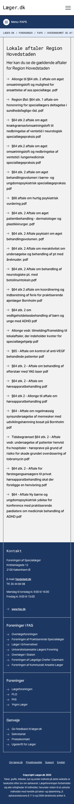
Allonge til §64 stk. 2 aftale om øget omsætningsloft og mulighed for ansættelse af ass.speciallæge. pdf (35, 84)
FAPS (40, 32)
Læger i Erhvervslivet (24, 644)
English (61, 762)
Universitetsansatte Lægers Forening (35, 649)
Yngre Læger (20, 704)
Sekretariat (19, 734)
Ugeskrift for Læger (24, 744)
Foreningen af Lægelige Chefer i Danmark (38, 660)
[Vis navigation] (68, 8)
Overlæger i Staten (23, 654)
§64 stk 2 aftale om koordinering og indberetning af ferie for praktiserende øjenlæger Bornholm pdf (35, 295)
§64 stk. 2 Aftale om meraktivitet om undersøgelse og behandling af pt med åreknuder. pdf (36, 254)
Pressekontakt (21, 739)
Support (49, 762)
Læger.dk (8, 32)
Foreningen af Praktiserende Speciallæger (38, 639)
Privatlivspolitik (34, 762)
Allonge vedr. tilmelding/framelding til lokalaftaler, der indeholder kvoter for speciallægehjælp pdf (37, 336)
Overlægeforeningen (24, 634)
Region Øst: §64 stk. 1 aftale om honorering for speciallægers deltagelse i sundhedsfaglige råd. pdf (37, 105)
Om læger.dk (16, 762)
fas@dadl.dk (23, 579)
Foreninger (26, 32)
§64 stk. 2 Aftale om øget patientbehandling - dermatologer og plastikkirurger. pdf (34, 218)
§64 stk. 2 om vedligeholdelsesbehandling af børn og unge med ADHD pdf (35, 315)
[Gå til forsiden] (14, 8)
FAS (14, 699)
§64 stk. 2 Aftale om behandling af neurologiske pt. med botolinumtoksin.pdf (34, 274)
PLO (14, 694)
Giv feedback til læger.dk (27, 729)
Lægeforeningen (22, 689)
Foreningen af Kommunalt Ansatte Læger (37, 665)
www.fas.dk (19, 609)
